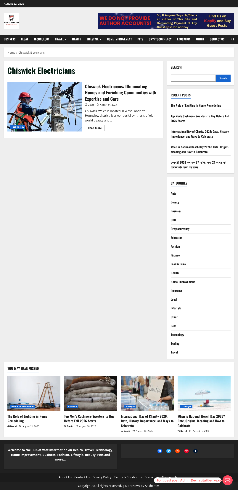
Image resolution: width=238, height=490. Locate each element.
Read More (96, 128)
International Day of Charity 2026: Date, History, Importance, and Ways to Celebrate (200, 134)
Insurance (177, 290)
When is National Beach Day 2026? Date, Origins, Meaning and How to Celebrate (200, 149)
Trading (175, 343)
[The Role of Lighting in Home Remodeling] (33, 393)
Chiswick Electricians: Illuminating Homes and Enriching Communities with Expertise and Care (44, 106)
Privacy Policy (101, 477)
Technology (41, 39)
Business (9, 39)
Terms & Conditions (128, 477)
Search (176, 67)
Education (184, 39)
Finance (175, 255)
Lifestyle (93, 39)
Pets (140, 39)
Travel (59, 39)
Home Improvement (119, 39)
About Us (65, 477)
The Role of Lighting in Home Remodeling (196, 105)
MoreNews (132, 486)
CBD (173, 220)
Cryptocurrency (160, 39)
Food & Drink (178, 264)
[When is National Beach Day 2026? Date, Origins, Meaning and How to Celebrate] (204, 393)
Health (76, 39)
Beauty (175, 202)
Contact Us (217, 39)
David (91, 104)
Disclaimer (151, 477)
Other (200, 39)
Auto (173, 193)
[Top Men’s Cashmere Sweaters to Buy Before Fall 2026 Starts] (90, 393)
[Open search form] (232, 39)
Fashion (175, 246)
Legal (24, 39)
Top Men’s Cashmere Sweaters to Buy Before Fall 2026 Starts (89, 418)
